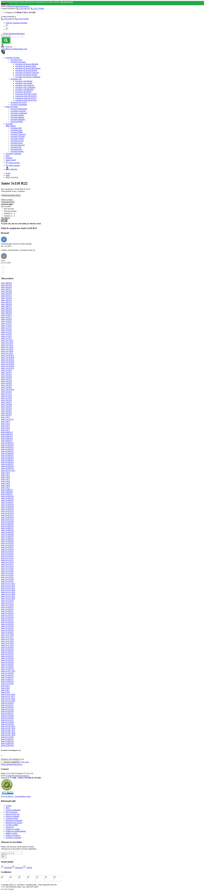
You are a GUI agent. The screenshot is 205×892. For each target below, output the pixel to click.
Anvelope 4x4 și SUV (18, 102)
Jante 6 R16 (5, 688)
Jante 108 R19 (6, 311)
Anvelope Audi (16, 130)
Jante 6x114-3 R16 (8, 694)
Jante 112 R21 (6, 336)
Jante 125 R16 (6, 392)
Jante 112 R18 (6, 330)
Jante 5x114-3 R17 (8, 588)
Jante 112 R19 (6, 332)
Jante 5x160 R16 (7, 677)
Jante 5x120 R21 (7, 628)
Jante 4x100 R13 (7, 443)
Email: (3, 776)
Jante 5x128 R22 (7, 647)
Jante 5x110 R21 (7, 556)
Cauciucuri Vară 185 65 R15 (26, 100)
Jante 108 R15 (6, 302)
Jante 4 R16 (5, 428)
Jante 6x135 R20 (7, 724)
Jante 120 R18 (6, 381)
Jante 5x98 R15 (7, 490)
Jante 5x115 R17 (7, 603)
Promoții (9, 158)
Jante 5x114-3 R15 (8, 584)
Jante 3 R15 (5, 417)
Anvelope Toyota (16, 141)
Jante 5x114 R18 (7, 579)
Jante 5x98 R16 (7, 492)
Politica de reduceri (13, 835)
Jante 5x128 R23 (7, 650)
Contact (9, 806)
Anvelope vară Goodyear (24, 85)
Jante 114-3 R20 (7, 351)
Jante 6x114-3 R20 (8, 701)
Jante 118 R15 (6, 372)
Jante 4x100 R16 (7, 449)
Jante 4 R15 (5, 426)
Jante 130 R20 (6, 409)
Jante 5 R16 (5, 477)
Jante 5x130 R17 (7, 656)
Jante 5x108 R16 (7, 526)
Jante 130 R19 (6, 407)
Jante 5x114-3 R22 (8, 598)
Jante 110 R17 (6, 317)
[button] (102, 268)
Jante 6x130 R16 (7, 711)
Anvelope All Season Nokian (26, 75)
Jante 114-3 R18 (7, 347)
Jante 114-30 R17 (7, 360)
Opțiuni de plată (12, 818)
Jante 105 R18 (6, 298)
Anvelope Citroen (17, 139)
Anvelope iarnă (16, 60)
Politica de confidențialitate (16, 831)
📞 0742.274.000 (37, 8)
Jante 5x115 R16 (7, 601)
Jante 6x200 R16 (7, 743)
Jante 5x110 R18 (7, 549)
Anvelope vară (15, 79)
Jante (7, 156)
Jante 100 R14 (6, 283)
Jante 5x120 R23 (7, 633)
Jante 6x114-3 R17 (8, 697)
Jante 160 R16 (6, 413)
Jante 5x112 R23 (7, 577)
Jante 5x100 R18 (7, 505)
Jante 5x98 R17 (7, 494)
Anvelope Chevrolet (18, 134)
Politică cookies (11, 833)
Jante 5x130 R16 (7, 654)
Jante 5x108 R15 (7, 524)
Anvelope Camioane (13, 154)
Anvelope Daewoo (17, 145)
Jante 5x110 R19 (7, 552)
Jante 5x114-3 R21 (8, 596)
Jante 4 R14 (5, 424)
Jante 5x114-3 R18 (8, 590)
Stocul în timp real (12, 814)
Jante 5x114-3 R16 (8, 586)
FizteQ (11, 889)
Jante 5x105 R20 (7, 522)
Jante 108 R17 (6, 306)
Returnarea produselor (14, 821)
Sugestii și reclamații (13, 838)
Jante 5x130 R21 (7, 665)
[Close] (2, 755)
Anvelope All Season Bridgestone (28, 68)
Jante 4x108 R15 (7, 460)
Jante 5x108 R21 (7, 537)
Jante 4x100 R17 (7, 451)
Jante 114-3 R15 (7, 340)
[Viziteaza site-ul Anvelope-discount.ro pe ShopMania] (7, 794)
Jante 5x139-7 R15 (8, 671)
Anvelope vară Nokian (23, 81)
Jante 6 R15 (5, 686)
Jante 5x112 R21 (7, 573)
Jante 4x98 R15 (7, 436)
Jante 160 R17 (6, 415)
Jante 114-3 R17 (7, 345)
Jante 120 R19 (6, 383)
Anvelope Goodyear (18, 111)
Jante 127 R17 (6, 394)
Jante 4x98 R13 (7, 432)
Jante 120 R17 (6, 379)
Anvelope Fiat (15, 147)
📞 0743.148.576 (23, 8)
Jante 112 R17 (6, 328)
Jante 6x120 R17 (7, 705)
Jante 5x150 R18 (7, 673)
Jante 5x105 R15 (7, 511)
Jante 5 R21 (5, 488)
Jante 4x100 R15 (7, 447)
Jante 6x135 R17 (7, 720)
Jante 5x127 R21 (7, 645)
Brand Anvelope (12, 107)
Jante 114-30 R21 (7, 368)
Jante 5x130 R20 (7, 662)
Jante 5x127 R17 (7, 637)
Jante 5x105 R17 (7, 515)
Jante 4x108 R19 (7, 468)
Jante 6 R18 (5, 692)
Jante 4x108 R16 (7, 462)
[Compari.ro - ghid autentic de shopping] (7, 790)
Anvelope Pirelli (16, 122)
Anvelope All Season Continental (27, 77)
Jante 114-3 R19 (7, 349)
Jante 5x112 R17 (7, 564)
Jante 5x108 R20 (7, 534)
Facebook (8, 868)
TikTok (29, 868)
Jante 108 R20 (6, 313)
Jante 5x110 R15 (7, 543)
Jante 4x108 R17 (7, 464)
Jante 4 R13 (5, 421)
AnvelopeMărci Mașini (11, 125)
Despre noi (10, 827)
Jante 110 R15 (6, 315)
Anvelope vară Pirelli (23, 92)
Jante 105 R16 (6, 294)
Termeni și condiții (13, 829)
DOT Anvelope (11, 812)
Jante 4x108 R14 (7, 458)
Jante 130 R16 (6, 400)
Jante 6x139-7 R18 (8, 733)
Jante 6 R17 (5, 690)
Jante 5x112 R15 (7, 560)
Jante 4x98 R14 (7, 434)
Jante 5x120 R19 (7, 624)
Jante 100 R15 (6, 285)
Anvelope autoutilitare (18, 105)
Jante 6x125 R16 (7, 709)
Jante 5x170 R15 (7, 684)
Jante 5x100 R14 (7, 496)
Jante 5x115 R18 (7, 605)
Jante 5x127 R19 (7, 641)
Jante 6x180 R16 (7, 741)
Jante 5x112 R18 (7, 566)
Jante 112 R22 (6, 338)
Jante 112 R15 (6, 323)
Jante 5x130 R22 (7, 667)
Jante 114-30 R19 (7, 364)
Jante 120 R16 (6, 377)
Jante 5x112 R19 (7, 569)
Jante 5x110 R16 (7, 545)
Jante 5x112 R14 (7, 558)
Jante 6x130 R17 (7, 714)
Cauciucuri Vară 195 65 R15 (26, 96)
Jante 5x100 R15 (7, 498)
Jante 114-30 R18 (7, 362)
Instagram (19, 868)
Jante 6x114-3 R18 (8, 699)
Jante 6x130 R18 (7, 716)
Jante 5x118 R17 (7, 611)
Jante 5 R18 (5, 481)
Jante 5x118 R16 (7, 609)
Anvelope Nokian (17, 115)
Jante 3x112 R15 (7, 419)
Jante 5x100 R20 (7, 509)
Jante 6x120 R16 (7, 703)
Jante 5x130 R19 (7, 660)
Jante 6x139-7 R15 (8, 726)
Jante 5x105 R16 (7, 513)
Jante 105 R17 (6, 296)
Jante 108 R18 (6, 308)
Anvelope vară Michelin (24, 90)
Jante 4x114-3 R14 (8, 471)
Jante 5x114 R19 (7, 581)
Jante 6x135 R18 (7, 722)
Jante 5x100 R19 (7, 507)
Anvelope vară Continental (25, 87)
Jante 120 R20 (6, 385)
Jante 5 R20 (5, 485)
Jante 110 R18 (6, 319)
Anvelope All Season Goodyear (27, 73)
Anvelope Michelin (17, 119)
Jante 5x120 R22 (7, 630)
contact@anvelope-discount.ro (17, 6)
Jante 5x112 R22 (7, 575)
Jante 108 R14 (6, 300)
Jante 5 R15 (5, 475)
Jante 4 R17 (5, 430)
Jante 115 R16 (6, 370)
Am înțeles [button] (5, 4)
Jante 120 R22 (6, 387)
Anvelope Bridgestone (18, 109)
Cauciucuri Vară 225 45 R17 (26, 98)
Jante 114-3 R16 (7, 343)
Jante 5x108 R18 (7, 530)
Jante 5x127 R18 (7, 639)
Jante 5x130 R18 (7, 658)
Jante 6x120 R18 (7, 707)
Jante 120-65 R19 (7, 389)
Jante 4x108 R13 (7, 456)
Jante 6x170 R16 (7, 737)
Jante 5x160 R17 (7, 679)
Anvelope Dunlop (17, 117)
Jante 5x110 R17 (7, 547)
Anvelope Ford (16, 149)
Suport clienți (11, 160)
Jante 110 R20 (6, 321)
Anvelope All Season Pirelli (25, 66)
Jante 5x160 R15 (7, 675)
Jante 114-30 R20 (7, 366)
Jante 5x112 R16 (7, 562)
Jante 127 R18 (6, 396)
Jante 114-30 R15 (7, 355)
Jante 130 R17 (6, 402)
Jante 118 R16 (6, 375)
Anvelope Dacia (16, 143)
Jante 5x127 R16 (7, 635)
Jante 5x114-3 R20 (8, 594)
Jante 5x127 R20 (7, 643)
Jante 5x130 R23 (7, 669)
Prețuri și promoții (12, 816)
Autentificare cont (8, 49)
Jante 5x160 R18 (7, 682)
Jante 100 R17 (6, 289)
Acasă (8, 173)
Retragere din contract (14, 823)
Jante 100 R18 (6, 291)
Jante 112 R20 (6, 334)
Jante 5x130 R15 (7, 652)
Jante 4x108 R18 (7, 466)
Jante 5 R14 (5, 473)
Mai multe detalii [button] (66, 2)
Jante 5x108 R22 (7, 539)
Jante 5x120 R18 (7, 622)
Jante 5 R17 (5, 479)
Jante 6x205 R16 (7, 746)
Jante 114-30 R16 (7, 358)
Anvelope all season (18, 62)
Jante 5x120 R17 (7, 620)
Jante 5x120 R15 (7, 615)
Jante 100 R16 (6, 287)
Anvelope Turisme (13, 58)
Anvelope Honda (16, 151)
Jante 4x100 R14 (7, 445)
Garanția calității (12, 825)
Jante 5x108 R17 (7, 528)
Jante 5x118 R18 (7, 613)
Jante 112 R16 (6, 326)
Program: (4, 778)
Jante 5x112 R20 (7, 571)
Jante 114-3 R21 (7, 353)
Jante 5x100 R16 (7, 500)
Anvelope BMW (16, 132)
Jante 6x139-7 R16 (8, 728)
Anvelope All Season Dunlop (26, 70)
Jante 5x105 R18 (7, 517)
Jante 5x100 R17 (7, 502)
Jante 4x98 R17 (7, 441)
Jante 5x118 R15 (7, 607)
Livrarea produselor (13, 810)
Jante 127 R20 (6, 398)
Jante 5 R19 (5, 483)
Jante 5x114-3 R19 (8, 592)
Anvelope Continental (18, 113)
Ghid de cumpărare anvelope (16, 23)
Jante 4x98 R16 (7, 439)
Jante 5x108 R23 (7, 541)
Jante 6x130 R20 (7, 718)
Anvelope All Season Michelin (26, 64)
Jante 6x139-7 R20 (8, 735)
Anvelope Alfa (15, 128)
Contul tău (13, 169)
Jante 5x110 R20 (7, 554)
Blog (7, 808)
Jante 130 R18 (6, 404)
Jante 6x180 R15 (7, 739)
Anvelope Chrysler (17, 136)
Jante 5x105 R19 (7, 520)
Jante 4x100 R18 (7, 453)
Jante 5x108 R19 (7, 532)
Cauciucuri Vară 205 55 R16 (26, 94)
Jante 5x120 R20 (7, 626)
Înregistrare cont (21, 49)
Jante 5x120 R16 (7, 618)
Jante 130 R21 (6, 411)
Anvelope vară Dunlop (23, 83)
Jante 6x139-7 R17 (8, 731)
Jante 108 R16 (6, 304)
